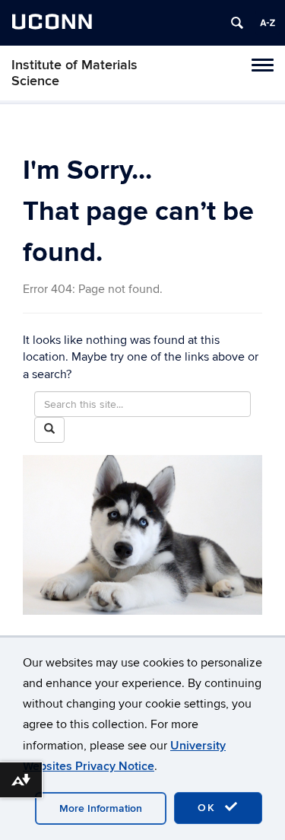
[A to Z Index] (267, 23)
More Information (100, 808)
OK (209, 807)
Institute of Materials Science (74, 73)
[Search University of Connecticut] (237, 23)
